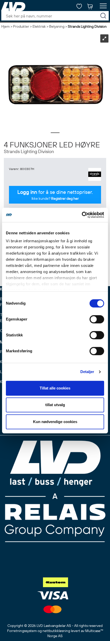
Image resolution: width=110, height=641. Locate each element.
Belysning (56, 26)
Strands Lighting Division (87, 26)
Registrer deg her (65, 198)
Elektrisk (39, 26)
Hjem (5, 26)
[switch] (97, 319)
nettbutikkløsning (56, 630)
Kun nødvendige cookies (55, 421)
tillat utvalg (55, 405)
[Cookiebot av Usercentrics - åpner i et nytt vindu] (81, 215)
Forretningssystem (22, 630)
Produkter (21, 26)
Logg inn (27, 192)
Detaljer (87, 371)
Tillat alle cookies (55, 388)
